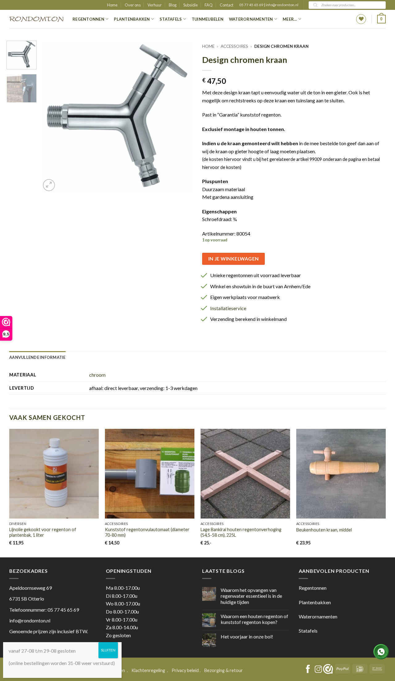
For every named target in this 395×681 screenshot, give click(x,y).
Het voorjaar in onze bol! (247, 636)
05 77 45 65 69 (251, 4)
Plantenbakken (132, 19)
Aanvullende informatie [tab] (37, 357)
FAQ (209, 4)
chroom (97, 375)
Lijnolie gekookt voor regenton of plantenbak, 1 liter (42, 532)
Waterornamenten (251, 19)
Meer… (290, 19)
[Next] (182, 116)
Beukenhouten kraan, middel (324, 529)
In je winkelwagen (233, 258)
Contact (226, 4)
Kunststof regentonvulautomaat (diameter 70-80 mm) (147, 532)
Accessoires (234, 46)
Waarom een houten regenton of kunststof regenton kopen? (254, 619)
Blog (173, 4)
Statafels (171, 19)
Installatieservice (228, 308)
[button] (381, 19)
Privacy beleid (185, 670)
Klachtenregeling (148, 670)
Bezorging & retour (223, 670)
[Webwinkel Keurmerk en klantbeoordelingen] (328, 669)
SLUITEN (108, 650)
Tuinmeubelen (207, 19)
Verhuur (155, 4)
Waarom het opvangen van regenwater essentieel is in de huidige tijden (251, 596)
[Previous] (51, 116)
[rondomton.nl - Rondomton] (36, 19)
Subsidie (190, 4)
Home (112, 4)
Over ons (133, 4)
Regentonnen (88, 19)
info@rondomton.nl (282, 4)
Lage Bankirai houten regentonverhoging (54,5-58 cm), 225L (241, 532)
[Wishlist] (361, 19)
